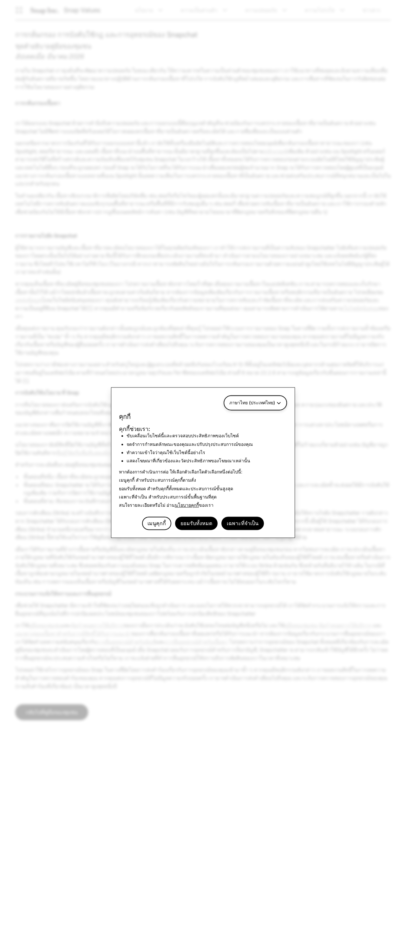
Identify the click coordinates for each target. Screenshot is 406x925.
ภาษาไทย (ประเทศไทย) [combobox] (252, 402)
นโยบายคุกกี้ (187, 505)
